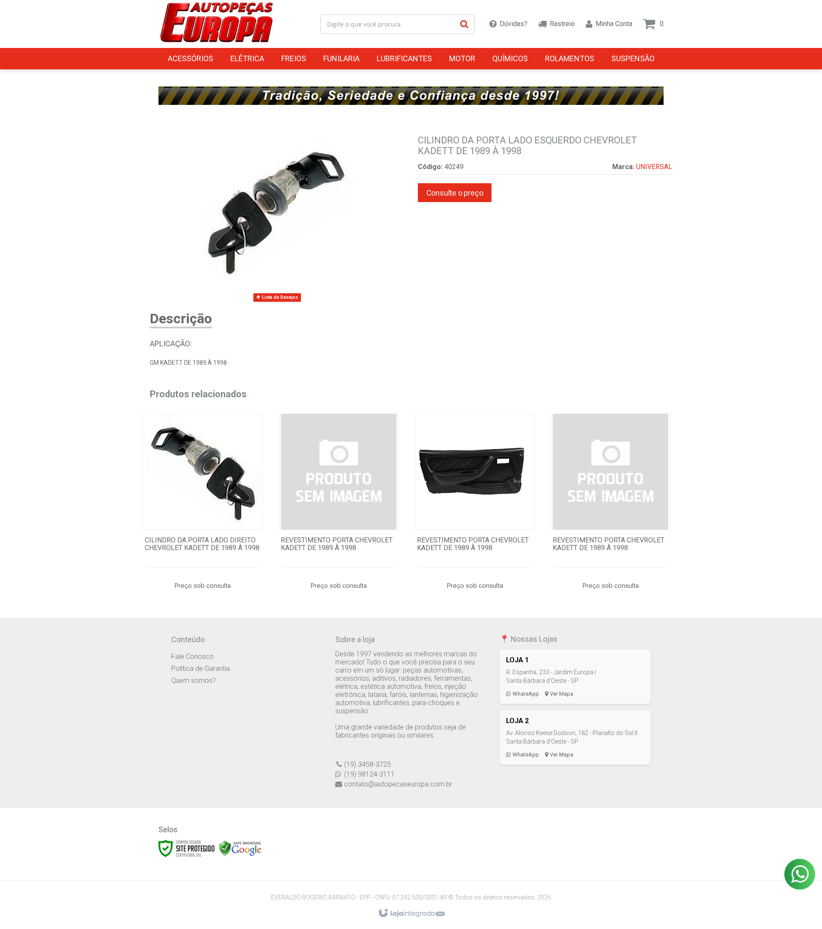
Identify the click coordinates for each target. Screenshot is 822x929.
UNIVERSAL (654, 167)
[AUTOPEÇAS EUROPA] (216, 24)
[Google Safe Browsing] (240, 848)
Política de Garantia (200, 668)
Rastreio (562, 24)
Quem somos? (193, 680)
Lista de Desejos (279, 297)
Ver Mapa (561, 694)
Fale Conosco (192, 656)
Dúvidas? (513, 24)
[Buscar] (464, 24)
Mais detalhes (202, 511)
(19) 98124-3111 (369, 774)
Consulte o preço (454, 192)
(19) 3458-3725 (367, 764)
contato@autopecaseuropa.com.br (398, 784)
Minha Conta (614, 24)
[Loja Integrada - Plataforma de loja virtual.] (411, 913)
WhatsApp (525, 694)
